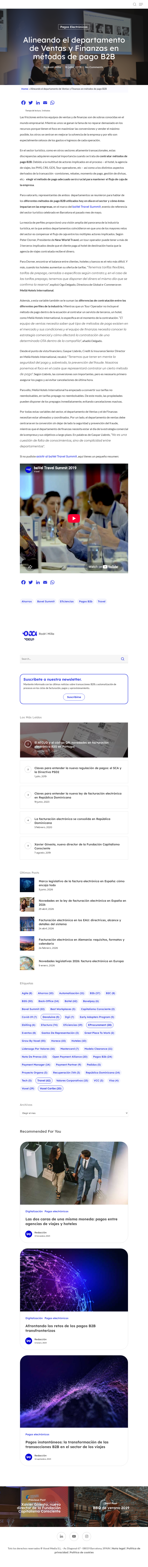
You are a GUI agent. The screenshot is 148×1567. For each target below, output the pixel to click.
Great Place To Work (99, 1033)
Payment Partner (68, 1064)
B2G (27, 1001)
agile (27, 993)
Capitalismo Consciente (98, 1009)
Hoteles (78, 1040)
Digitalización (34, 1211)
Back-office (48, 1001)
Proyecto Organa (34, 1072)
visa (114, 1080)
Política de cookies (82, 1552)
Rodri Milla (54, 67)
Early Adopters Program (97, 1017)
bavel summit (46, 601)
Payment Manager (36, 1064)
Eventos (29, 1033)
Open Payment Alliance (70, 1056)
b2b (95, 993)
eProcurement (100, 1025)
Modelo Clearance (98, 1048)
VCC (98, 1080)
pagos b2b (85, 601)
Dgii (69, 1017)
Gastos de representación (60, 1033)
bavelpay (91, 1001)
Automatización (71, 993)
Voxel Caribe (50, 1088)
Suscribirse (74, 697)
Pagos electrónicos (74, 27)
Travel (101, 601)
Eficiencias (67, 601)
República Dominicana (103, 1072)
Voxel (28, 1088)
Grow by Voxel (33, 1040)
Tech (27, 1080)
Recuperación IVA (66, 1072)
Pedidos (94, 1064)
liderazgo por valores (38, 1048)
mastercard (69, 1048)
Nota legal (118, 1548)
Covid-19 (29, 1017)
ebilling (28, 1025)
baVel (71, 1001)
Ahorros (27, 601)
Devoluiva (51, 1017)
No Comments (94, 67)
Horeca (58, 1040)
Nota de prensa (34, 1056)
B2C (110, 993)
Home (24, 88)
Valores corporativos (72, 1080)
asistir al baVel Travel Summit (56, 456)
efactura (49, 1025)
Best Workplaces (62, 1009)
